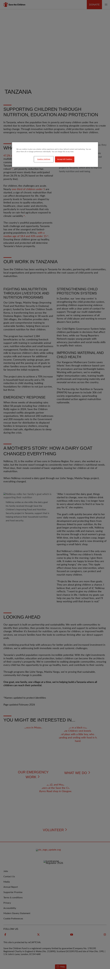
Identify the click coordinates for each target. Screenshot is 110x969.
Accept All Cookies (64, 159)
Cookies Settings (43, 159)
